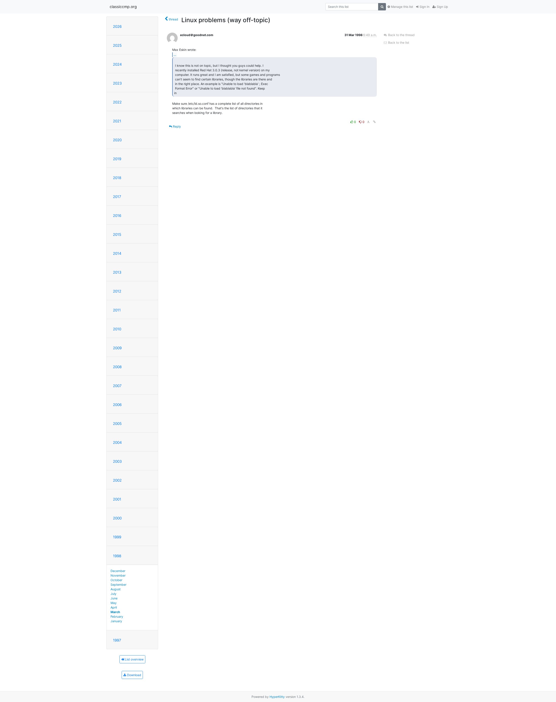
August (116, 589)
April (114, 607)
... (175, 54)
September (118, 584)
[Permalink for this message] (374, 122)
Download (133, 675)
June (114, 598)
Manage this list (401, 6)
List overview (134, 659)
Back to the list (398, 42)
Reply (176, 126)
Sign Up (442, 6)
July (113, 594)
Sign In (424, 6)
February (117, 616)
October (116, 580)
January (116, 621)
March (115, 612)
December (118, 571)
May (114, 603)
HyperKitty (277, 697)
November (118, 575)
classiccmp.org (123, 6)
